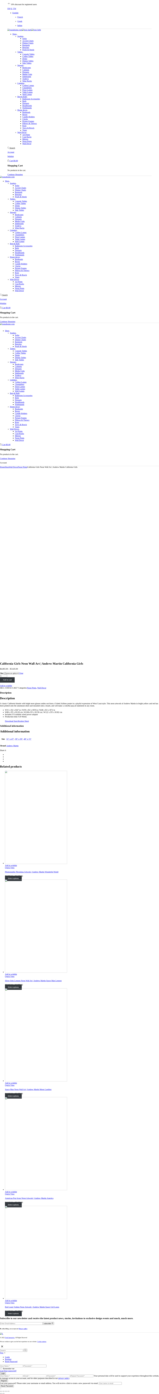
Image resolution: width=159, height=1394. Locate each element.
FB (8, 9)
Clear (21, 673)
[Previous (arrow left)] (1, 1393)
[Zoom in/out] (8, 1391)
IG (11, 9)
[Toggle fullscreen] (6, 1391)
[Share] (3, 1391)
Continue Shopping (15, 174)
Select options (13, 878)
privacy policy (63, 1378)
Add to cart (7, 680)
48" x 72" (27, 739)
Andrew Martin (12, 746)
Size (1, 673)
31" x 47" (10, 739)
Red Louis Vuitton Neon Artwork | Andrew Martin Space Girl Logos (32, 1307)
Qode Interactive (10, 1337)
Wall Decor (41, 688)
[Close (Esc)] (1, 1391)
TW (14, 9)
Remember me (8, 1369)
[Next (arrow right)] (3, 1393)
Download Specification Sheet (17, 721)
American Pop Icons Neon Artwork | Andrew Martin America (29, 1198)
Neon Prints (31, 688)
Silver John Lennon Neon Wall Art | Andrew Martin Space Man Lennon (33, 981)
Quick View (10, 868)
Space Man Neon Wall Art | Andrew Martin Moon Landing (28, 1089)
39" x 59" (19, 739)
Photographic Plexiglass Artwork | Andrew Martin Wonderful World (31, 872)
